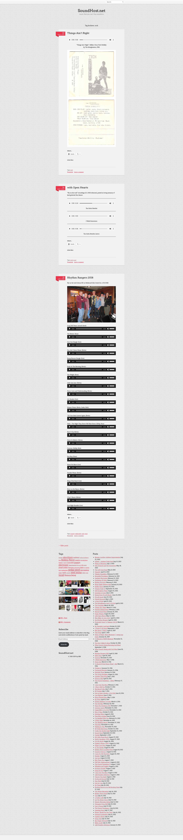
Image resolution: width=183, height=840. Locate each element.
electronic (63, 564)
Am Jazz (97, 758)
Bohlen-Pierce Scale (101, 793)
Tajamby (97, 572)
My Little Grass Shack (101, 737)
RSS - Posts (63, 618)
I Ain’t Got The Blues (101, 685)
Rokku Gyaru (99, 586)
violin (87, 573)
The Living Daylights (101, 674)
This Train (98, 632)
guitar (65, 567)
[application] (91, 329)
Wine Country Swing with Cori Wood (106, 649)
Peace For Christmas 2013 (103, 706)
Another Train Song (101, 676)
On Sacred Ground (100, 779)
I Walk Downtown (100, 660)
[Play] (70, 329)
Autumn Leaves (100, 708)
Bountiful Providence (101, 576)
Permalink (70, 172)
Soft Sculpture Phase (101, 591)
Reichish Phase (99, 672)
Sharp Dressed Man (101, 697)
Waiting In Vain (100, 727)
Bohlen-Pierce (68, 560)
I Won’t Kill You (100, 687)
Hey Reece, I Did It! (101, 630)
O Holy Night (99, 720)
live (84, 567)
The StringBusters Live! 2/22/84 (105, 603)
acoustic (61, 557)
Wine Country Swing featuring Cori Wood (108, 645)
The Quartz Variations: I (102, 808)
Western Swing (70, 575)
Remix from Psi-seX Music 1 (103, 595)
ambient (76, 557)
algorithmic (68, 557)
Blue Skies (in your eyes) (102, 618)
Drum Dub (98, 819)
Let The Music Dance (101, 800)
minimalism (64, 570)
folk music (84, 565)
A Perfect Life (99, 798)
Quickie (97, 735)
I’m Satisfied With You (102, 718)
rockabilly (68, 573)
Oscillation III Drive (101, 580)
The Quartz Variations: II (102, 764)
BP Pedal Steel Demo (101, 729)
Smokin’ (97, 756)
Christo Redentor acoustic (103, 701)
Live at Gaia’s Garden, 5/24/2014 (105, 693)
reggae (60, 573)
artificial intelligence (84, 557)
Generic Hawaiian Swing (102, 802)
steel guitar (76, 572)
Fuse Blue (98, 724)
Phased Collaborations (102, 609)
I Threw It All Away (101, 628)
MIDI (60, 570)
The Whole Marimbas (101, 791)
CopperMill (70, 562)
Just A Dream (99, 806)
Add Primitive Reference (102, 775)
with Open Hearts (77, 187)
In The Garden (99, 747)
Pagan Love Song (100, 745)
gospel (61, 567)
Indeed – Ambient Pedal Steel (104, 561)
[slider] (112, 328)
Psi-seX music (99, 597)
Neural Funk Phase (101, 612)
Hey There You (99, 760)
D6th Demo (98, 655)
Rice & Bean (99, 712)
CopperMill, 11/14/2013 (102, 710)
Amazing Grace (99, 810)
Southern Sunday (100, 768)
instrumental (77, 567)
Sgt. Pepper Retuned (101, 821)
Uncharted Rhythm (101, 670)
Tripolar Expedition (101, 574)
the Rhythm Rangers (101, 620)
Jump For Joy (99, 770)
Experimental (73, 565)
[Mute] (108, 329)
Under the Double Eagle (102, 731)
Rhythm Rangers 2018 (80, 277)
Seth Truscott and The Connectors (105, 566)
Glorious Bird (99, 678)
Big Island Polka (100, 689)
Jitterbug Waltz (99, 714)
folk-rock (79, 565)
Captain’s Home (100, 816)
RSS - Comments (65, 622)
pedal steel (78, 534)
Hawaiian (71, 567)
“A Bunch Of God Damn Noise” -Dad (106, 664)
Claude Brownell (100, 599)
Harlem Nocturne (100, 582)
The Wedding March (101, 722)
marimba (87, 567)
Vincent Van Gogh (100, 777)
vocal (74, 260)
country (72, 534)
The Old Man (99, 704)
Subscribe (64, 644)
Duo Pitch (98, 781)
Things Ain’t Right (78, 33)
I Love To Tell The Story (102, 754)
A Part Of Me (99, 601)
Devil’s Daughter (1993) (102, 739)
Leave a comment (79, 172)
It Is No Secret (99, 741)
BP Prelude (98, 691)
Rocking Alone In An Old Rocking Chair (107, 787)
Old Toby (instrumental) (102, 762)
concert (65, 562)
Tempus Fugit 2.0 (100, 589)
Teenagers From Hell (101, 804)
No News (98, 699)
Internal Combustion (101, 814)
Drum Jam (98, 662)
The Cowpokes (99, 605)
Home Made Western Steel (103, 584)
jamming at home (100, 593)
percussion (84, 570)
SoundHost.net (91, 10)
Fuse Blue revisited (101, 716)
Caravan (97, 658)
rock (71, 170)
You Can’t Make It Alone (102, 643)
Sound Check (99, 733)
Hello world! (99, 823)
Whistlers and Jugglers (102, 766)
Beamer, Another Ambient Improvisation (107, 557)
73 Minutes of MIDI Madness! (104, 639)
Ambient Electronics (101, 578)
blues (60, 560)
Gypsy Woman (99, 614)
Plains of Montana (101, 563)
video (83, 573)
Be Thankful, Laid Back (102, 626)
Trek (96, 796)
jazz (81, 567)
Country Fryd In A (100, 752)
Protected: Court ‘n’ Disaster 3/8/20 (106, 622)
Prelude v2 (98, 668)
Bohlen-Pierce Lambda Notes (104, 750)
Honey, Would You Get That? (104, 812)
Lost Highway (99, 695)
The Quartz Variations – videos (104, 681)
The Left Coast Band (101, 570)
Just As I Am (99, 783)
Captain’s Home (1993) (102, 743)
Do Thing (98, 785)
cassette (77, 560)
